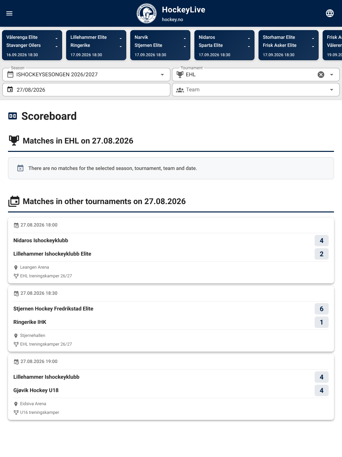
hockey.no (172, 19)
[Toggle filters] (330, 13)
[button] (321, 75)
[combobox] (86, 74)
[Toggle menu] (9, 13)
